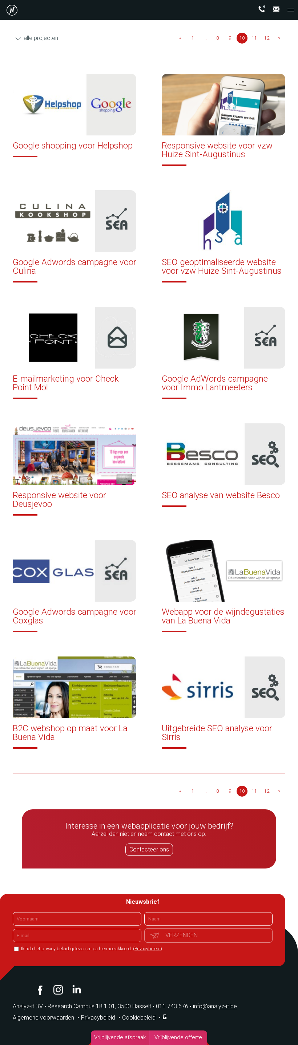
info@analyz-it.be (215, 1006)
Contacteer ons (149, 849)
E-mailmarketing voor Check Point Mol (66, 383)
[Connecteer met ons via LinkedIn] (76, 990)
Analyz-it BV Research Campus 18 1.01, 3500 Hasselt (82, 1006)
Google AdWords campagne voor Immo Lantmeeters (215, 383)
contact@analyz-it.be (276, 9)
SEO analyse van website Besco (221, 495)
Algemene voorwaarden (43, 1017)
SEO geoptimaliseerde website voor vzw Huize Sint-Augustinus (222, 266)
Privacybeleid (98, 1017)
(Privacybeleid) (147, 948)
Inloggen (165, 1017)
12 (266, 38)
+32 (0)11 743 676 (261, 9)
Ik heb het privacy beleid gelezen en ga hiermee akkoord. (91, 948)
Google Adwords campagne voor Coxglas (74, 616)
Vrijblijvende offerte (178, 1037)
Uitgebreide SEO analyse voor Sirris (217, 732)
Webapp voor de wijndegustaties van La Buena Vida (223, 616)
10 (242, 38)
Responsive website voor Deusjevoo (59, 499)
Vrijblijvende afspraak (120, 1037)
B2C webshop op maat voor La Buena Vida (70, 732)
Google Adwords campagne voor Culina (74, 266)
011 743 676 (174, 1006)
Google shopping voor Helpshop (73, 146)
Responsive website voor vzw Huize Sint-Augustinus (217, 150)
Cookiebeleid (139, 1017)
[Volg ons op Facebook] (40, 990)
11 (254, 38)
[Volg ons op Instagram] (58, 990)
